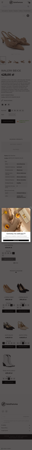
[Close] (30, 208)
